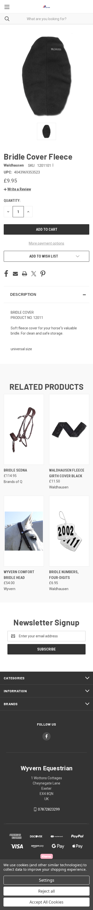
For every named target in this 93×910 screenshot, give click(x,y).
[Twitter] (33, 273)
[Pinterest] (42, 273)
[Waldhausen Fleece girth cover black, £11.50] (69, 429)
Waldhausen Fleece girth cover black (66, 473)
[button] (17, 189)
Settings (46, 880)
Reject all (46, 891)
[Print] (24, 273)
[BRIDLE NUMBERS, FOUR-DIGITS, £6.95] (69, 531)
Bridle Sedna (15, 470)
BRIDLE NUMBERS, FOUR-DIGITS (64, 575)
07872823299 (49, 809)
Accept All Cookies (46, 902)
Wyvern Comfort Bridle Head (19, 575)
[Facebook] (6, 273)
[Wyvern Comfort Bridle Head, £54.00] (24, 531)
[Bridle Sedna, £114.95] (24, 429)
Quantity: (12, 201)
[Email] (15, 273)
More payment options (46, 243)
